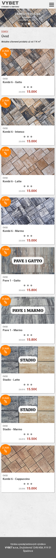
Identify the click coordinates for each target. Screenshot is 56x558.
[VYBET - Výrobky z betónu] (10, 4)
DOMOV (4, 31)
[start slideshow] (22, 23)
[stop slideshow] (32, 23)
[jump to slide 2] (29, 24)
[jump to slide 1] (26, 24)
